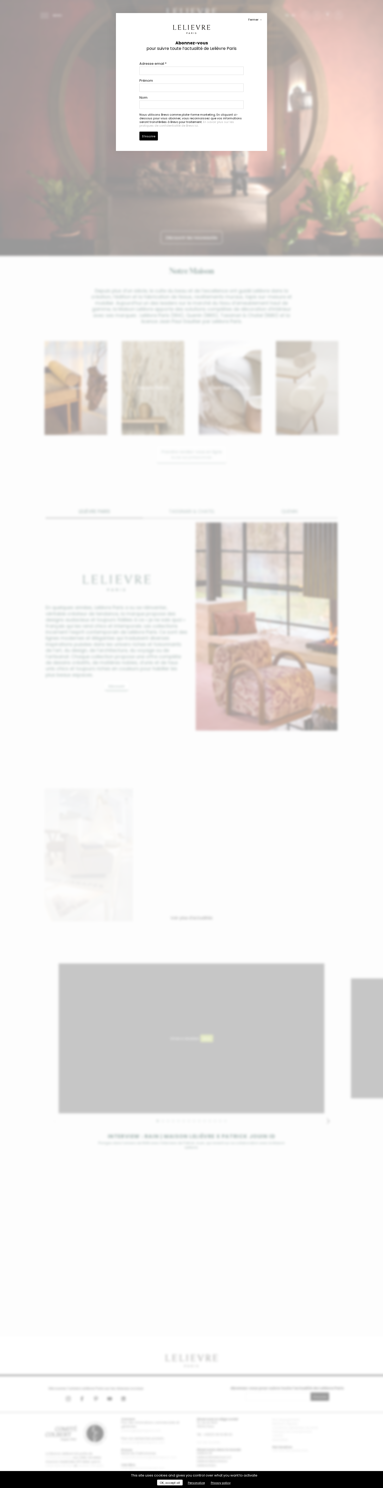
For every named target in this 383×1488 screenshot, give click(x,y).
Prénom (146, 80)
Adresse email (152, 63)
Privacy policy (221, 1483)
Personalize (196, 1483)
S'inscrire (148, 136)
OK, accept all (170, 1483)
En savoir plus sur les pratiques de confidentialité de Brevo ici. (186, 124)
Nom (143, 97)
